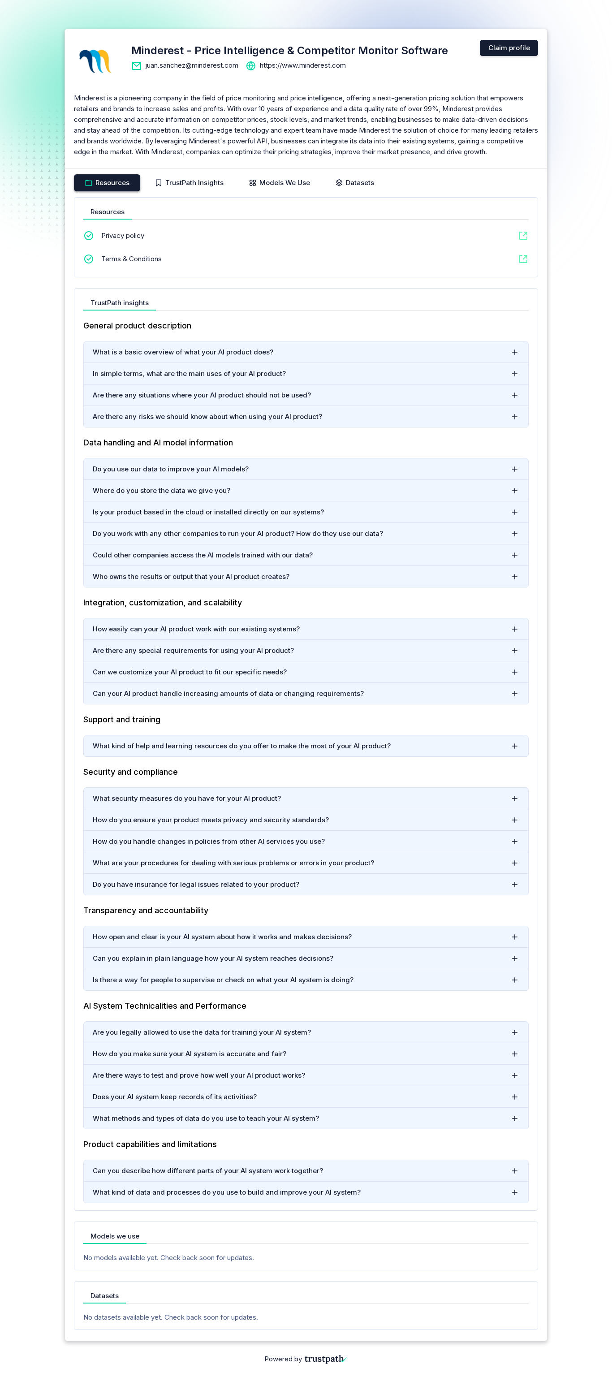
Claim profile (509, 47)
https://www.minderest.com (303, 65)
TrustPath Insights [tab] (194, 182)
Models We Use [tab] (284, 182)
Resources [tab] (112, 182)
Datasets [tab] (360, 182)
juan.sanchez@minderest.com (192, 65)
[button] (306, 352)
